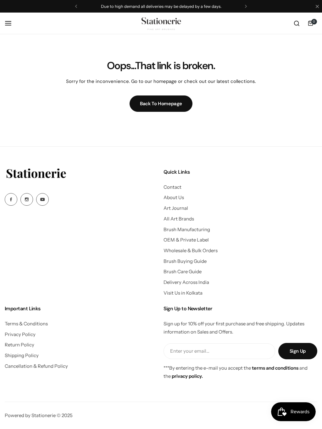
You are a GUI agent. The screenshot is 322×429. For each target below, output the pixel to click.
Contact (172, 187)
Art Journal (176, 208)
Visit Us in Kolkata (183, 293)
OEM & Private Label (186, 240)
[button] (76, 6)
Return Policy (19, 345)
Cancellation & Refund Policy (36, 366)
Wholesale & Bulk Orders (191, 250)
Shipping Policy (22, 355)
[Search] (296, 23)
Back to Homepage (161, 103)
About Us (174, 197)
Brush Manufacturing (187, 229)
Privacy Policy (20, 334)
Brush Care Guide (183, 271)
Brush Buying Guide (185, 261)
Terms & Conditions (26, 324)
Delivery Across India (186, 282)
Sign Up (298, 351)
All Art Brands (179, 219)
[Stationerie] (161, 23)
